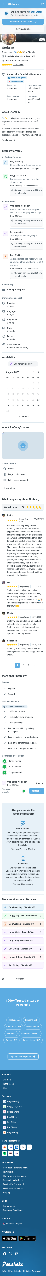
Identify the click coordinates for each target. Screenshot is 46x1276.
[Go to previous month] (33, 372)
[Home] (3, 979)
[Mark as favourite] (42, 4)
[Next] (34, 665)
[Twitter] (10, 1253)
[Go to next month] (38, 372)
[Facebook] (4, 1253)
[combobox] (23, 363)
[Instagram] (16, 1253)
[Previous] (11, 665)
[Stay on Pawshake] (23, 791)
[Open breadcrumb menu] (10, 979)
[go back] (3, 4)
